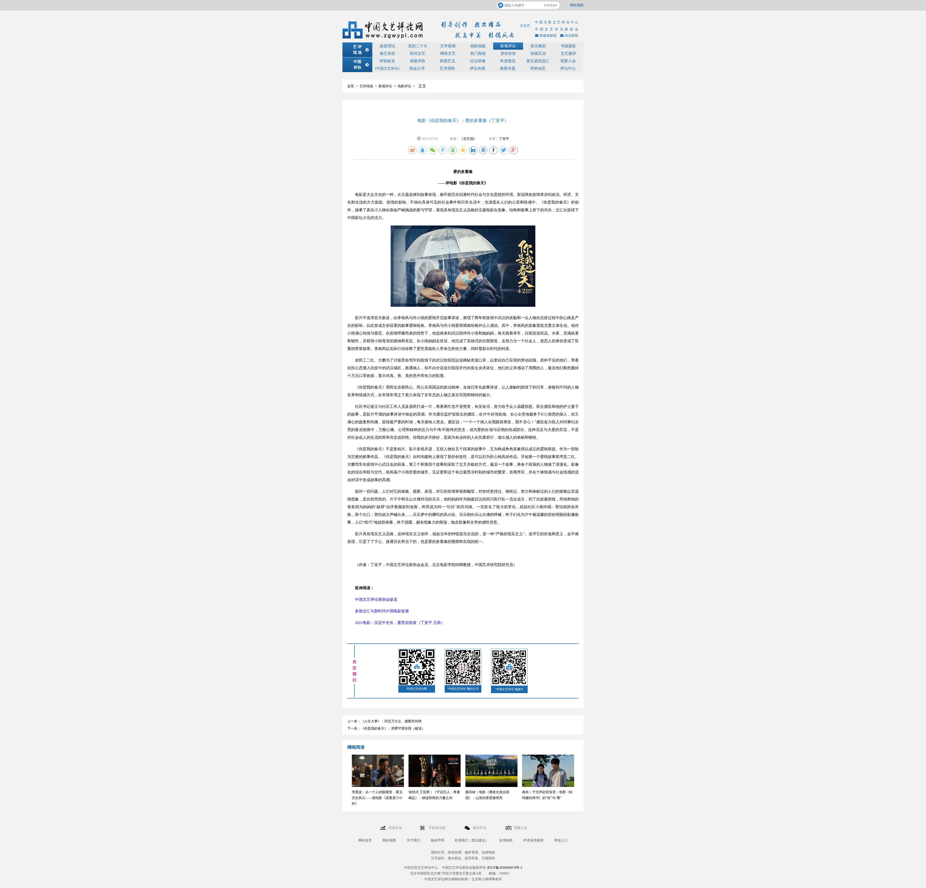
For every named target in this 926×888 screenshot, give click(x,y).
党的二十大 (417, 46)
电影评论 (404, 86)
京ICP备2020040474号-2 (504, 867)
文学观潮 (448, 46)
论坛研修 (477, 61)
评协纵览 (387, 61)
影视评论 (508, 46)
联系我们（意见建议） (472, 840)
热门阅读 (478, 53)
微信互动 (480, 828)
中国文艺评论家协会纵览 (376, 599)
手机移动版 (437, 828)
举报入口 (561, 840)
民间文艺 (417, 53)
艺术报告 (447, 68)
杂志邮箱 (571, 35)
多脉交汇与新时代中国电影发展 (382, 611)
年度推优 (508, 61)
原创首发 (508, 53)
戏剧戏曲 (478, 46)
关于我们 (413, 840)
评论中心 (568, 68)
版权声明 (437, 840)
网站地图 (577, 5)
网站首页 (365, 840)
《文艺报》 (468, 139)
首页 (350, 86)
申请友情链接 (533, 840)
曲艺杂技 (387, 53)
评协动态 (537, 68)
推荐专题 (507, 68)
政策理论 (387, 46)
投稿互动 (538, 53)
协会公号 (417, 68)
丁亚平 (504, 139)
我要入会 (568, 61)
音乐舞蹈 (538, 46)
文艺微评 (568, 53)
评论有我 (477, 68)
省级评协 (417, 61)
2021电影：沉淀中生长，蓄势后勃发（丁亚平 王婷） (400, 623)
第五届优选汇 (538, 61)
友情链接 (506, 840)
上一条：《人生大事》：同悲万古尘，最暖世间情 (384, 721)
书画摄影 (568, 46)
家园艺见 (447, 61)
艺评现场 (366, 86)
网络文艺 (448, 53)
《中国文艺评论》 (387, 68)
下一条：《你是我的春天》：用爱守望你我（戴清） (386, 728)
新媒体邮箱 (548, 35)
